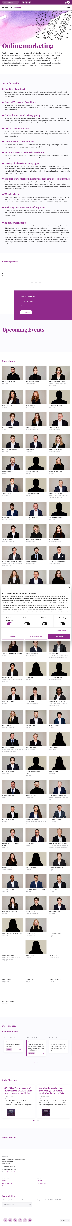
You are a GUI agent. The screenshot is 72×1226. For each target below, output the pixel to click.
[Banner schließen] (69, 587)
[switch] (27, 623)
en (68, 2)
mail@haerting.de (10, 1172)
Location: (6, 2)
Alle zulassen (58, 637)
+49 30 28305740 (10, 1167)
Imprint (39, 1181)
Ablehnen (13, 637)
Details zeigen (61, 631)
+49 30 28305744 (10, 1169)
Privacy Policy (41, 1183)
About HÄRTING (7, 1183)
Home (4, 1181)
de (65, 2)
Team (4, 1186)
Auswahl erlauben (36, 637)
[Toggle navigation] (68, 7)
